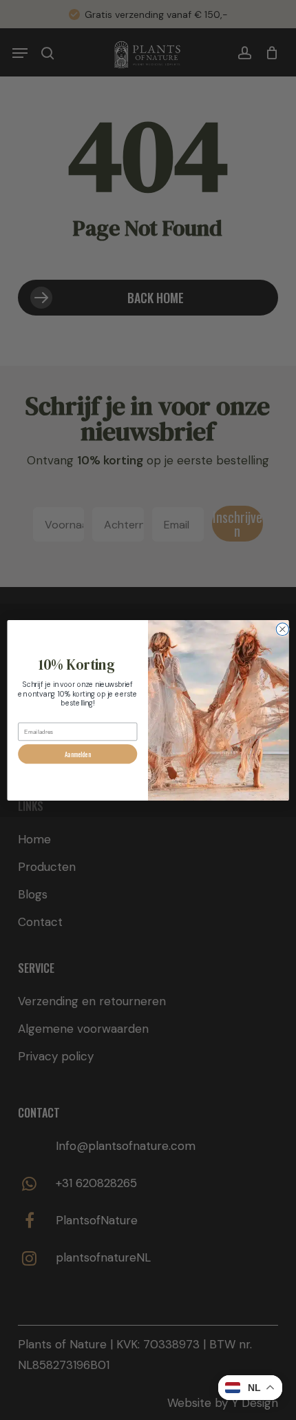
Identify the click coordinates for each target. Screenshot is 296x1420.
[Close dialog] (282, 629)
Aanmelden (78, 754)
